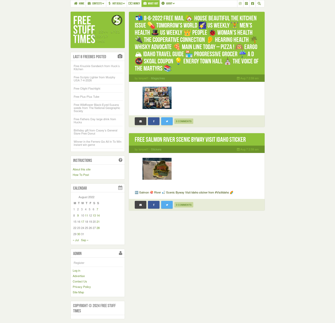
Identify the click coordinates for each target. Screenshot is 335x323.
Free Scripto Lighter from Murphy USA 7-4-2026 (94, 78)
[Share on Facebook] (154, 121)
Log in (76, 270)
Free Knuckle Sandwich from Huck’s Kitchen (97, 67)
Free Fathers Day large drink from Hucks (95, 120)
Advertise (79, 276)
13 (94, 215)
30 (78, 234)
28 (98, 228)
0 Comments (184, 121)
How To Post (81, 175)
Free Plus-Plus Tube (86, 96)
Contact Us (80, 281)
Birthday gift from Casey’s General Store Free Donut (95, 131)
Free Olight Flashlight (87, 88)
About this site (82, 169)
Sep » (84, 240)
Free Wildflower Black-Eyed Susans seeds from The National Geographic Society (97, 108)
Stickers (156, 149)
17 (82, 221)
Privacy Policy (82, 287)
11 (86, 215)
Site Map (78, 292)
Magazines (158, 78)
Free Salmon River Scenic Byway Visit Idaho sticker (190, 139)
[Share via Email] (140, 121)
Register (79, 263)
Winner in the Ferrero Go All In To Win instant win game (97, 143)
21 (98, 221)
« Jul (76, 240)
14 (98, 215)
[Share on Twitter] (167, 121)
